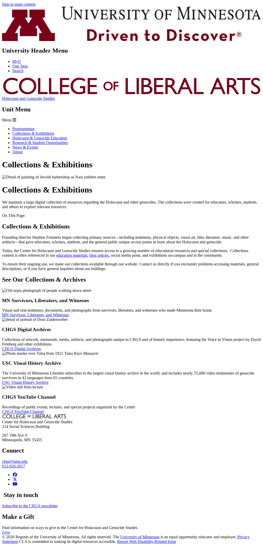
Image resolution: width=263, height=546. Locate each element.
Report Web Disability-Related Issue (146, 541)
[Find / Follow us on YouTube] (14, 484)
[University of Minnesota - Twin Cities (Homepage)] (131, 39)
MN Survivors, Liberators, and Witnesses (35, 315)
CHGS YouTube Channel (23, 411)
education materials (71, 255)
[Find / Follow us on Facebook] (14, 475)
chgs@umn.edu (14, 461)
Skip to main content (18, 4)
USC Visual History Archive (25, 382)
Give (6, 532)
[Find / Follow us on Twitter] (14, 479)
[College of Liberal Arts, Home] (131, 94)
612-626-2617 (13, 466)
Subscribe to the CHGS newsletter (30, 506)
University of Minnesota (139, 537)
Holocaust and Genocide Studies (28, 98)
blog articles (99, 255)
